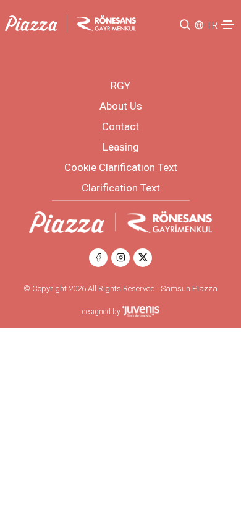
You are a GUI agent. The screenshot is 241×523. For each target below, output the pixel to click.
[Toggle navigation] (227, 24)
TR (212, 25)
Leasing (121, 147)
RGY (120, 85)
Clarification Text (121, 188)
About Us (120, 106)
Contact (120, 126)
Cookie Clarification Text (120, 167)
